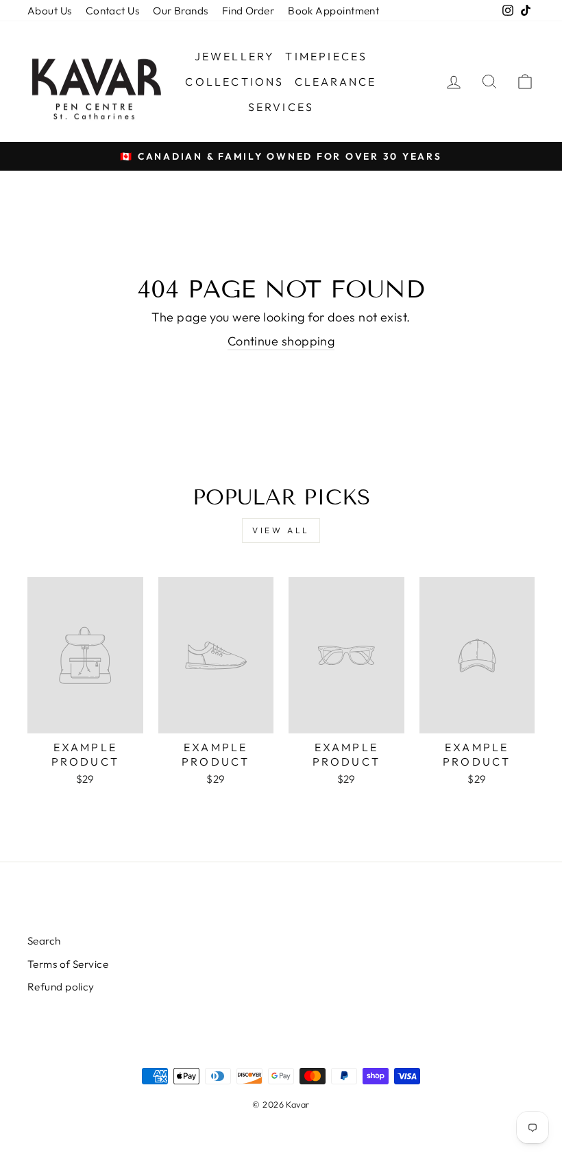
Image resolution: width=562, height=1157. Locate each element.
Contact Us (113, 10)
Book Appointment (333, 10)
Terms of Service (67, 964)
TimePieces (326, 56)
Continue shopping (281, 341)
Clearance (336, 81)
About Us (49, 10)
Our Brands (180, 10)
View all (281, 530)
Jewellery (235, 56)
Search (44, 940)
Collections (234, 81)
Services (281, 107)
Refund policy (61, 986)
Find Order (248, 10)
